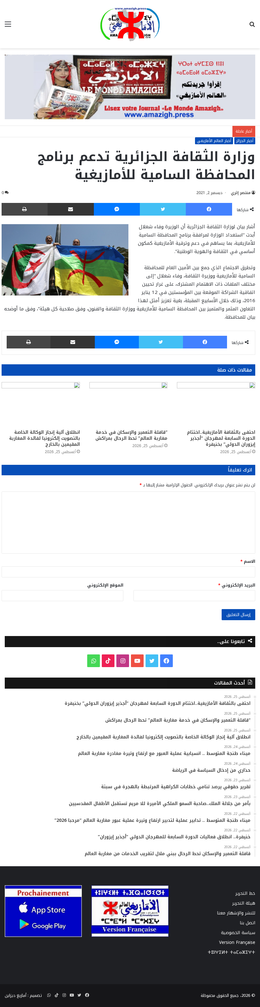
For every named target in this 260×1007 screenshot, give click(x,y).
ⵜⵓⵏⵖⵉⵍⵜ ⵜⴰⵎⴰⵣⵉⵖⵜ (231, 952)
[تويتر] (163, 209)
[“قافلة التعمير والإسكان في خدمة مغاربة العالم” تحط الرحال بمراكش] (128, 404)
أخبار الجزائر (244, 140)
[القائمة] (8, 26)
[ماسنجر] (117, 209)
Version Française (237, 942)
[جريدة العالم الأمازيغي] (130, 24)
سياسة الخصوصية (238, 933)
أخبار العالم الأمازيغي (214, 140)
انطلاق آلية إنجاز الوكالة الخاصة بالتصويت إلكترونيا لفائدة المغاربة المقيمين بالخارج (44, 438)
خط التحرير (245, 893)
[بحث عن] (252, 26)
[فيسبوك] (209, 209)
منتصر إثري (240, 192)
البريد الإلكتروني (236, 585)
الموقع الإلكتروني (105, 585)
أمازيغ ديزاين (15, 995)
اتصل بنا (247, 923)
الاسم (247, 561)
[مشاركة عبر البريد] (71, 209)
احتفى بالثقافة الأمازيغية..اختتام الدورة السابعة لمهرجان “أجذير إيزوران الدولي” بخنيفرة (221, 438)
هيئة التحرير (243, 903)
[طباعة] (25, 209)
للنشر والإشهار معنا (236, 913)
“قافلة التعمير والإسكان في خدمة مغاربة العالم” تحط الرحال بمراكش (131, 435)
